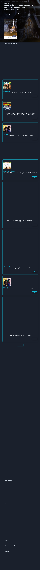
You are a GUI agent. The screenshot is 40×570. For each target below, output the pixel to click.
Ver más (34, 118)
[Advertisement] (20, 54)
